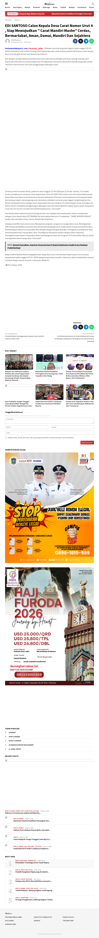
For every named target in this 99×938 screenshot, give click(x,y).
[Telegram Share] (86, 41)
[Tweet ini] (80, 41)
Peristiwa (24, 870)
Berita (7, 811)
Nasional (36, 811)
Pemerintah (32, 860)
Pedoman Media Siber (13, 917)
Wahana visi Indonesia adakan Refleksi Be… (23, 813)
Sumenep (12, 732)
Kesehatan (28, 811)
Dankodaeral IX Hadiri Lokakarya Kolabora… (32, 849)
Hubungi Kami (10, 924)
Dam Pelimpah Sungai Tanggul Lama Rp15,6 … (32, 839)
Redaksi (37, 921)
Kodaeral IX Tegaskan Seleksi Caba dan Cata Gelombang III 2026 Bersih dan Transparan (80, 403)
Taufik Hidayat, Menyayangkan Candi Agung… (34, 890)
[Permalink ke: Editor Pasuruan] (7, 41)
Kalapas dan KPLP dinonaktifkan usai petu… (33, 881)
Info (22, 811)
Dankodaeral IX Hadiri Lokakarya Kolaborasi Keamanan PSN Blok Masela (48, 403)
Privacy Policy (68, 917)
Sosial (30, 870)
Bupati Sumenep (15, 741)
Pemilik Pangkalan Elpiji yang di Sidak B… (32, 872)
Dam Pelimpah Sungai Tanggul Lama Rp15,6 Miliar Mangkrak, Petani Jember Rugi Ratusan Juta (18, 403)
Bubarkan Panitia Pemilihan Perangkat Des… (32, 821)
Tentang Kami (68, 921)
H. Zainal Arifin (15, 749)
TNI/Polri (38, 846)
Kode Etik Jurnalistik (43, 917)
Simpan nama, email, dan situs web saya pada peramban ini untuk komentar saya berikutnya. (41, 437)
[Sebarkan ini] (75, 41)
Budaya (12, 811)
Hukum (23, 879)
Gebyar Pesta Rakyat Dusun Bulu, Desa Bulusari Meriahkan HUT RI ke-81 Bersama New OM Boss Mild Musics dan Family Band (80, 374)
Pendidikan (24, 897)
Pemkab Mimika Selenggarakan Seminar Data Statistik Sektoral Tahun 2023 (24, 336)
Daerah (18, 811)
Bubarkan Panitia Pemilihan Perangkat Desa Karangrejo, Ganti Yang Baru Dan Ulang (61, 14)
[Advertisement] (49, 292)
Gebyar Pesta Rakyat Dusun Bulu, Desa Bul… (32, 830)
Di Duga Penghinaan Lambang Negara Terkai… (34, 900)
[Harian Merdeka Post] (49, 3)
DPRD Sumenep (14, 737)
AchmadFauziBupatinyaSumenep (21, 745)
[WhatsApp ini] (91, 41)
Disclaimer (9, 921)
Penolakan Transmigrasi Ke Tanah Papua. (32, 863)
